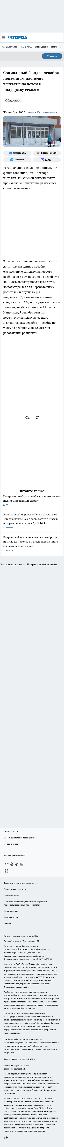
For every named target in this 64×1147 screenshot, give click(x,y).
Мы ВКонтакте (9, 46)
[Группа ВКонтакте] (17, 153)
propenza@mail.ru (13, 949)
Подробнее (9, 1093)
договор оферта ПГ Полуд (16, 1065)
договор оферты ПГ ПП (15, 1068)
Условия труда (11, 917)
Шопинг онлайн (11, 831)
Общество (12, 100)
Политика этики (11, 895)
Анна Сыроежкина (42, 112)
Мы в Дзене (41, 46)
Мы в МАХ (26, 46)
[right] (60, 47)
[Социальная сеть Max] (47, 159)
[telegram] (38, 417)
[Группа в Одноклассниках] (11, 864)
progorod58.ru (11, 995)
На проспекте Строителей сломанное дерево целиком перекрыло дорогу (32, 500)
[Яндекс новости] (47, 153)
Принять (52, 56)
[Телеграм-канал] (17, 159)
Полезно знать (11, 844)
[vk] (27, 417)
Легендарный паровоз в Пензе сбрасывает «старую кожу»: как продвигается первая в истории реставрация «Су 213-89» (30, 521)
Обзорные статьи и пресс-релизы (20, 837)
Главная (7, 923)
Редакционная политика (15, 889)
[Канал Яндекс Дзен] (21, 864)
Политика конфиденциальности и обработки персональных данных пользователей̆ (25, 903)
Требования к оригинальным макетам (22, 883)
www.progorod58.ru (30, 936)
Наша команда (11, 911)
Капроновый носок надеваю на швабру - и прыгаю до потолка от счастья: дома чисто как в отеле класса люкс (30, 543)
